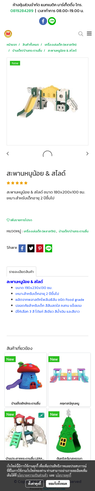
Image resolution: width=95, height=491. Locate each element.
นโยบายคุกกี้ (63, 475)
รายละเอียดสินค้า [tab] (21, 271)
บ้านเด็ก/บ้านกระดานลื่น (73, 231)
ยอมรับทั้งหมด (58, 484)
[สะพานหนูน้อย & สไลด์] (47, 102)
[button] (79, 33)
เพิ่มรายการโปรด (21, 220)
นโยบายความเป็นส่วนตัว (32, 475)
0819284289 (22, 11)
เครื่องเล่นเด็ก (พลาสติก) (40, 231)
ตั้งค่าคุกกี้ (34, 484)
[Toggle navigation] (89, 34)
